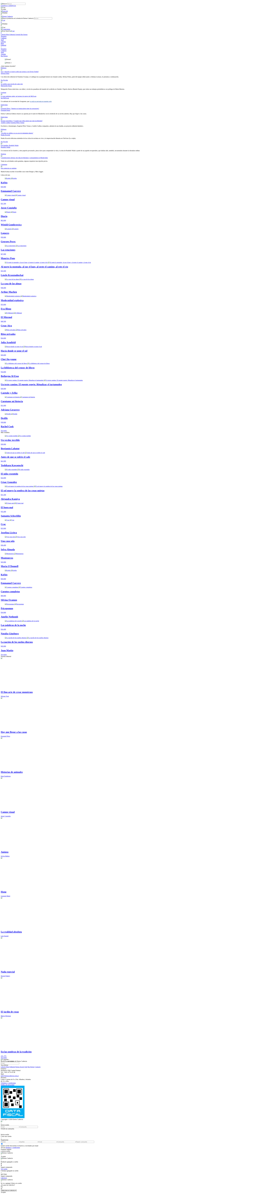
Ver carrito (4, 1169)
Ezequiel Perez (5, 110)
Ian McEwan (5, 98)
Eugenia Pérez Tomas (17, 122)
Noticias (3, 154)
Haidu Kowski (5, 135)
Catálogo (3, 38)
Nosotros (3, 36)
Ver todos (4, 431)
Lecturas (3, 92)
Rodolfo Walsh (5, 147)
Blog (8, 34)
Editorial (12, 34)
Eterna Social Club (21, 1067)
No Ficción (4, 80)
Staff (2, 40)
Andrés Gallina (5, 122)
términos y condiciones (13, 1147)
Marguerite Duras (6, 86)
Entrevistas (4, 105)
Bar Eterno (24, 34)
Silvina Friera (5, 73)
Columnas (4, 164)
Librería (3, 34)
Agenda (18, 34)
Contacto (37, 1067)
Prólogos (3, 68)
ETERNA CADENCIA (8, 6)
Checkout (4, 1178)
